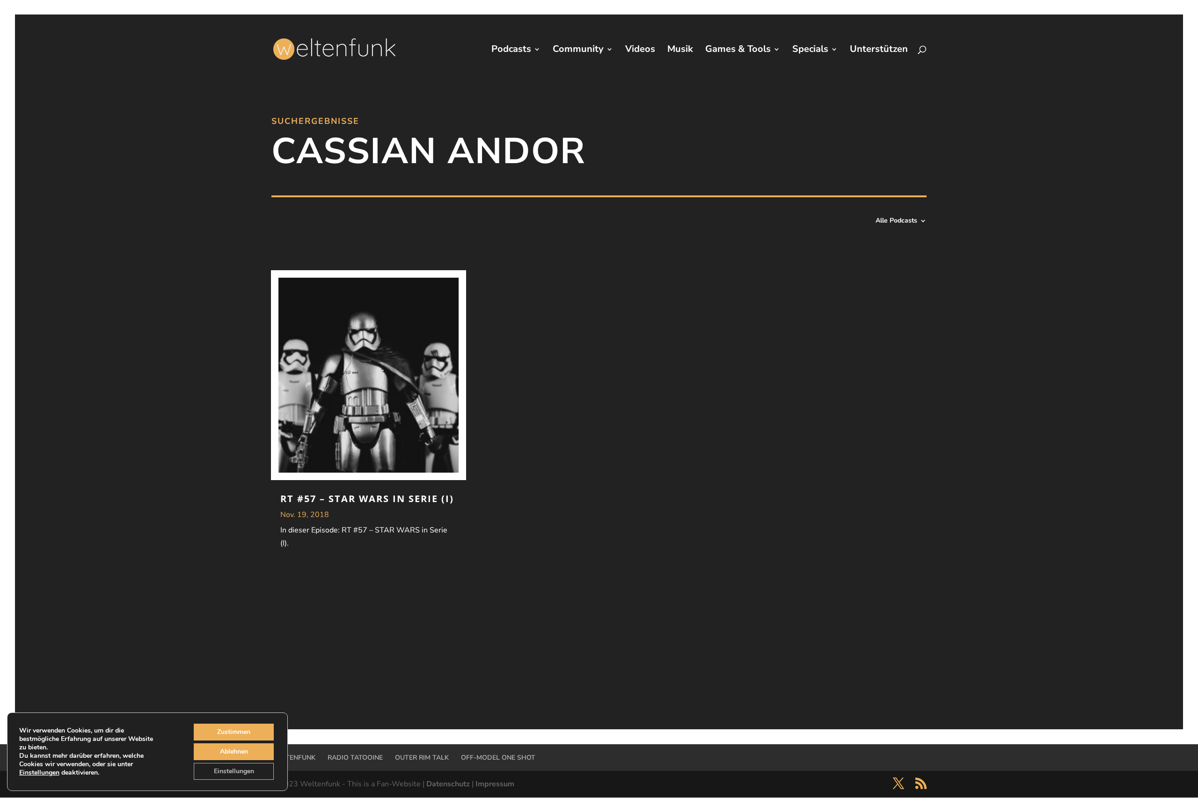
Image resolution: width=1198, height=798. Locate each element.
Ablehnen (234, 751)
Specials (810, 50)
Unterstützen (879, 50)
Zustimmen (233, 731)
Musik (680, 50)
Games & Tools (738, 50)
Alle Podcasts (896, 221)
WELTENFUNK (293, 757)
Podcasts (511, 50)
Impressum (494, 784)
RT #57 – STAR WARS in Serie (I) (367, 498)
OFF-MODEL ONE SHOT (498, 757)
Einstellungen (39, 773)
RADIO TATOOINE (355, 757)
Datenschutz (448, 784)
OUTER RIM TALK (422, 757)
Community (578, 50)
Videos (640, 50)
